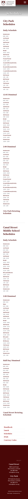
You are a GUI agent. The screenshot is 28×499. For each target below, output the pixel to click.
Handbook (8, 427)
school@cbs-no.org (14, 484)
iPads (6, 437)
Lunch (6, 430)
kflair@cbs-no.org (14, 472)
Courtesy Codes (10, 440)
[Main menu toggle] (25, 2)
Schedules (8, 434)
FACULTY (18, 460)
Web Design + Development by (13, 493)
